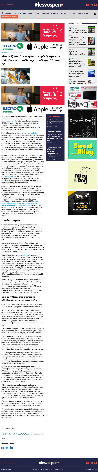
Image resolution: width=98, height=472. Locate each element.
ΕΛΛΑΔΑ (63, 13)
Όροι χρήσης (36, 469)
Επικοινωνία (12, 463)
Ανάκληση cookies (58, 469)
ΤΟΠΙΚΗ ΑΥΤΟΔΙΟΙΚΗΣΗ (41, 13)
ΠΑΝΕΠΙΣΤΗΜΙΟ (83, 13)
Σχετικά (3, 463)
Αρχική (3, 13)
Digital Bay (94, 469)
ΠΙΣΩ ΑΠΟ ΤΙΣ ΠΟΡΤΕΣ (9, 17)
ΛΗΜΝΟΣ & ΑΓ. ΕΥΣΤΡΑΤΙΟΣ (23, 13)
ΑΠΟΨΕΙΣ (72, 13)
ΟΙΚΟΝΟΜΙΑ (55, 13)
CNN (26, 255)
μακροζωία (32, 133)
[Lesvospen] (49, 7)
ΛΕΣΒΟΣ (8, 13)
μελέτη (11, 121)
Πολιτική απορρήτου (46, 469)
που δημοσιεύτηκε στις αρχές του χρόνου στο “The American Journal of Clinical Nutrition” (19, 203)
